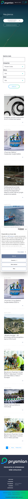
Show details (21, 251)
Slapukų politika (16, 494)
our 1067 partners (10, 236)
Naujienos (10, 483)
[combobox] (14, 66)
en (15, 2)
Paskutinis (18, 447)
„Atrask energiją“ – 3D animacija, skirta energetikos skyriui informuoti (14, 337)
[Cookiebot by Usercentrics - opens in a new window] (18, 229)
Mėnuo (5, 70)
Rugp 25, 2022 (7, 387)
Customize (13, 260)
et (20, 2)
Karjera (10, 485)
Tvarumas (10, 481)
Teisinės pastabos (16, 492)
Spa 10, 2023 (7, 312)
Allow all (14, 256)
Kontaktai (10, 487)
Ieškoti (14, 86)
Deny (14, 268)
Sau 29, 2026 (7, 94)
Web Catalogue (15, 470)
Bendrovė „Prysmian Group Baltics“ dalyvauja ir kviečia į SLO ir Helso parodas (13, 435)
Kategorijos (6, 63)
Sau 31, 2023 (7, 349)
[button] (26, 2)
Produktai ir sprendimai (14, 467)
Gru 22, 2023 (7, 278)
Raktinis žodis (7, 56)
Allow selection (14, 264)
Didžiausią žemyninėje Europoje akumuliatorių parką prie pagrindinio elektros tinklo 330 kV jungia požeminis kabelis (13, 190)
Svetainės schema (7, 492)
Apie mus (10, 479)
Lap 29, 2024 (7, 129)
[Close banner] (25, 229)
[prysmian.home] (7, 2)
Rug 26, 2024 (7, 204)
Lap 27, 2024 (7, 164)
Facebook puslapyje (11, 25)
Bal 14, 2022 (7, 417)
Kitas (12, 447)
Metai (4, 77)
